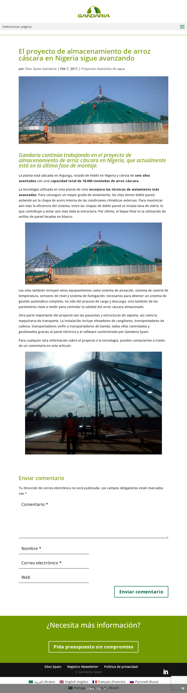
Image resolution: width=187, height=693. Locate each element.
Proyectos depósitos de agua (103, 68)
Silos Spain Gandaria (41, 68)
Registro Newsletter (82, 666)
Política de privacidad (121, 666)
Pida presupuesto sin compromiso (93, 647)
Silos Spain (52, 666)
